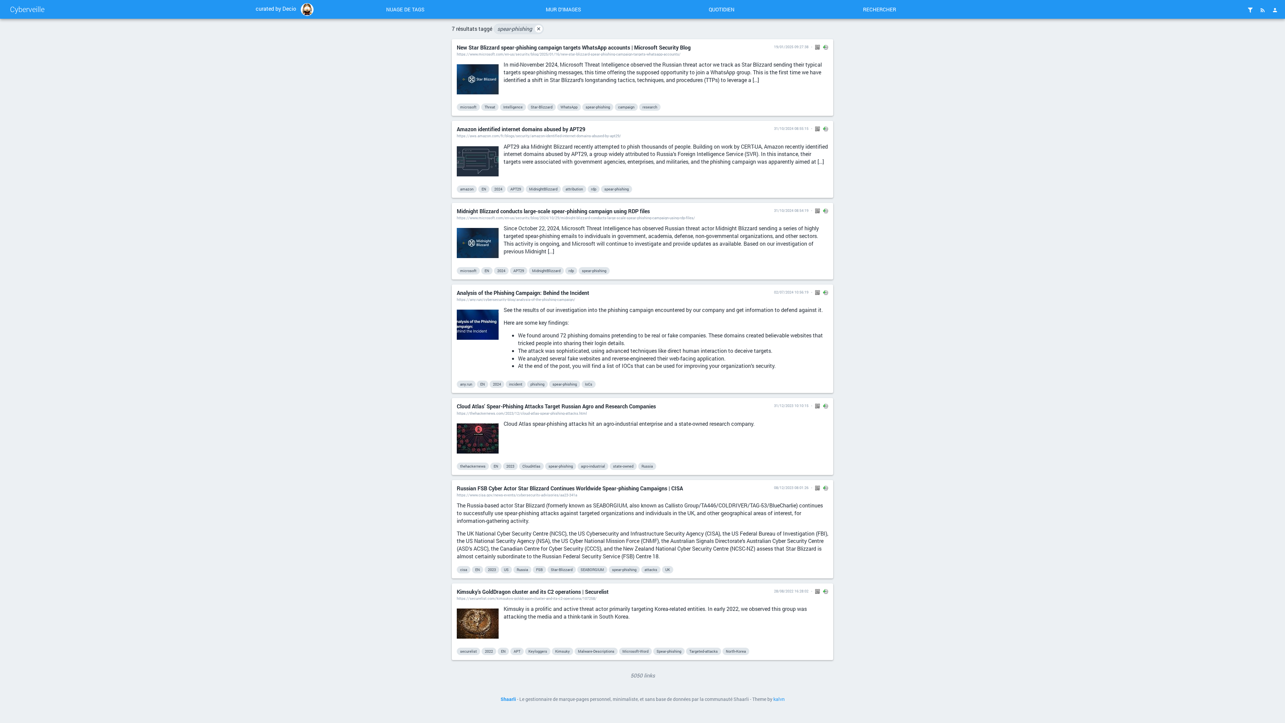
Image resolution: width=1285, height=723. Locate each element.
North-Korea (736, 651)
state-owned (623, 466)
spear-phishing (519, 28)
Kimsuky (562, 651)
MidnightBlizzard (543, 188)
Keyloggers (537, 651)
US (506, 569)
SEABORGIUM (592, 569)
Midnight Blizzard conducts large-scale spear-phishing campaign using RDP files (553, 211)
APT (517, 651)
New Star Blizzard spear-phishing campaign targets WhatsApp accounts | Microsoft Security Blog (574, 47)
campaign (626, 106)
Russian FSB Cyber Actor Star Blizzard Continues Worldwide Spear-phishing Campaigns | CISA (570, 488)
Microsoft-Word (635, 651)
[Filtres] (1250, 10)
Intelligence (513, 106)
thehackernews (473, 466)
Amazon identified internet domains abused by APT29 (521, 129)
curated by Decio (276, 8)
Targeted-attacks (703, 651)
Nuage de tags (405, 9)
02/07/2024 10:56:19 (791, 292)
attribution (574, 188)
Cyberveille (27, 9)
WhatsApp (569, 106)
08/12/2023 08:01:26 (791, 487)
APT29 (515, 188)
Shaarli (508, 699)
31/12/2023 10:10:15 (791, 405)
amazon (467, 188)
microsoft (468, 106)
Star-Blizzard (541, 106)
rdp (593, 188)
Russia (647, 466)
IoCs (588, 384)
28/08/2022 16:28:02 (791, 590)
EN (484, 188)
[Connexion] (1275, 10)
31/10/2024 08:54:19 (791, 210)
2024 (498, 188)
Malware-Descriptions (596, 651)
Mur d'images (563, 9)
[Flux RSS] (1263, 10)
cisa (463, 569)
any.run (466, 384)
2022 (489, 651)
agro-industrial (593, 466)
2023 (510, 466)
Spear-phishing (669, 651)
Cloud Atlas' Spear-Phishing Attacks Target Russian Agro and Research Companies (556, 406)
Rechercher (879, 9)
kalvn (779, 699)
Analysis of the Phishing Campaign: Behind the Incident (523, 293)
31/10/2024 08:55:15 (791, 128)
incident (515, 384)
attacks (651, 569)
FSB (539, 569)
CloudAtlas (531, 466)
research (649, 106)
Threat (490, 106)
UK (667, 569)
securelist (468, 651)
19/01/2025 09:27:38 (791, 46)
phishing (537, 384)
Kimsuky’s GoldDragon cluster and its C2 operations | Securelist (533, 591)
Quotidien (722, 9)
